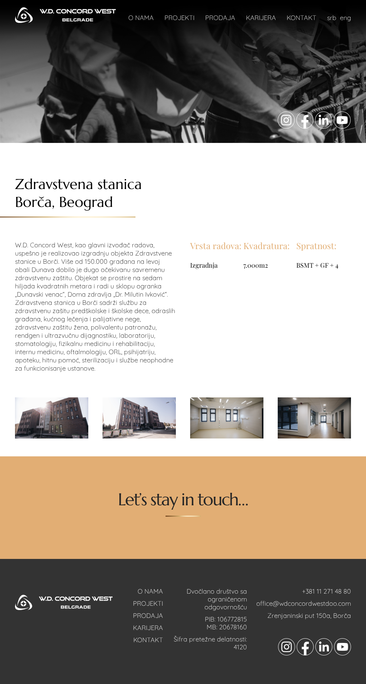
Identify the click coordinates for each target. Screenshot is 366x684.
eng (345, 18)
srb (331, 18)
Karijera (261, 18)
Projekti (179, 18)
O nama (141, 18)
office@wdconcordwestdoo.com (303, 603)
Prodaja (220, 18)
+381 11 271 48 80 (326, 591)
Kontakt (301, 18)
